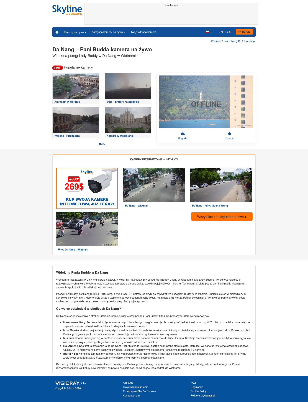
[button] (208, 31)
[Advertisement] (171, 15)
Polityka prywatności (203, 395)
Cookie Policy (199, 391)
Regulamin (197, 387)
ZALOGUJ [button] (225, 32)
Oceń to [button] (229, 138)
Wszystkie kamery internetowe (221, 216)
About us (128, 382)
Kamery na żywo (74, 32)
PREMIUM (244, 31)
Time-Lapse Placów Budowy (139, 391)
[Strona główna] (57, 31)
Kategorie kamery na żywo (108, 32)
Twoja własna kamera (143, 32)
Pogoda (182, 138)
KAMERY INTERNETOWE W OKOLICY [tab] (154, 159)
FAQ (193, 382)
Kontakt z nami (131, 395)
